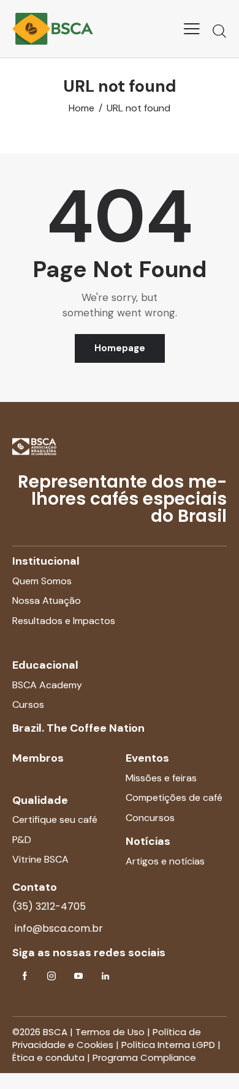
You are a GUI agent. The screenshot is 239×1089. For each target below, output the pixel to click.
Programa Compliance (144, 1057)
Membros (38, 758)
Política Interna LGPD (168, 1044)
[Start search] (219, 30)
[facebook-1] (24, 976)
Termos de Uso (110, 1031)
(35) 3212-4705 (49, 906)
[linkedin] (105, 976)
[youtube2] (78, 976)
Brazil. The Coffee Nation (78, 728)
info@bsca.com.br (57, 928)
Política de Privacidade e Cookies (106, 1038)
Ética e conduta (48, 1057)
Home (81, 108)
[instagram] (51, 976)
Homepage (119, 348)
